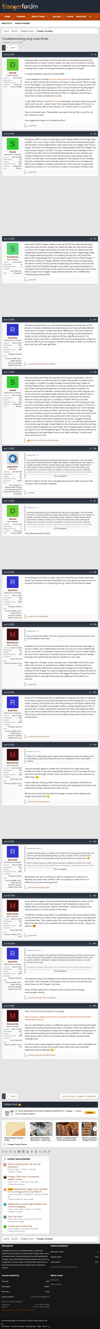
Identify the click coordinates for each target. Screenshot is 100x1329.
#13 (94, 895)
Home (7, 16)
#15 (94, 1005)
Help (39, 1326)
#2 (95, 133)
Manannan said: (33, 848)
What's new (38, 16)
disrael (7, 42)
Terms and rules (17, 1326)
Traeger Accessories (16, 1184)
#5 (94, 372)
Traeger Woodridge (16, 1221)
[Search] (96, 16)
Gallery (57, 16)
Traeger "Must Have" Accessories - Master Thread (24, 1178)
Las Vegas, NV (16, 271)
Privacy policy (30, 1326)
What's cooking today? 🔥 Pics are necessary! (66, 1139)
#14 (94, 943)
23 (21, 476)
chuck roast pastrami (60, 79)
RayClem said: (32, 751)
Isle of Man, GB (16, 659)
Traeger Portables (15, 1211)
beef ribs (54, 101)
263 (20, 161)
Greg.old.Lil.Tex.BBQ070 (40, 1297)
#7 (94, 500)
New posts (7, 23)
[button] (47, 16)
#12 (94, 841)
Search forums (22, 23)
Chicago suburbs (15, 354)
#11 (94, 744)
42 (21, 347)
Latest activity (56, 1284)
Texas (19, 480)
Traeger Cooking (15, 1172)
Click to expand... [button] (61, 476)
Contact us (5, 1326)
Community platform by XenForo (24, 1320)
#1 (95, 54)
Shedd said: (31, 455)
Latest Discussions (18, 1159)
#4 (94, 319)
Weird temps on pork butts (14, 1139)
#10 (94, 692)
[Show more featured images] (95, 1128)
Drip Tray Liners (15, 1216)
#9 (95, 624)
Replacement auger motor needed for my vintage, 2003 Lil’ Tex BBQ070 (27, 1190)
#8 (94, 572)
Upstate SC (17, 166)
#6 (94, 448)
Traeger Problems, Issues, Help (20, 1199)
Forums (21, 16)
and (38, 616)
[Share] (91, 54)
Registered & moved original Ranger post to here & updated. (27, 1205)
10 (21, 652)
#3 (95, 238)
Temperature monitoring (20, 1226)
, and (42, 364)
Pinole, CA (18, 84)
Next (13, 47)
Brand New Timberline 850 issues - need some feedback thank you (40, 1139)
